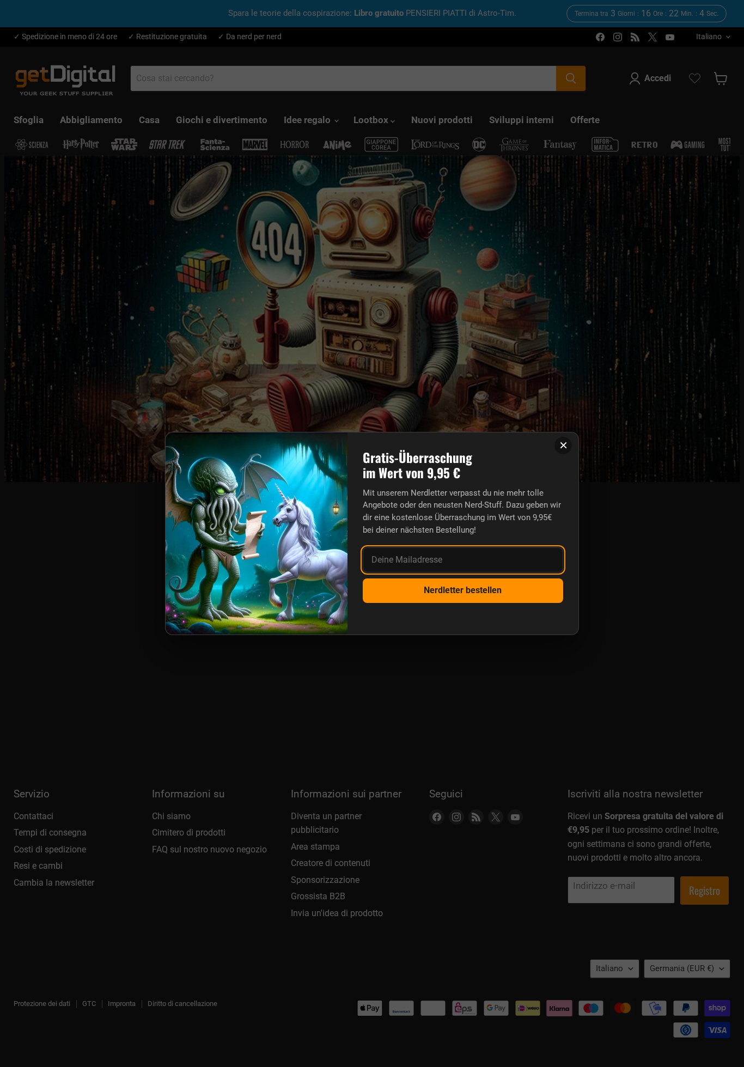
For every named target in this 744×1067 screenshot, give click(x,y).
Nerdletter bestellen (463, 590)
